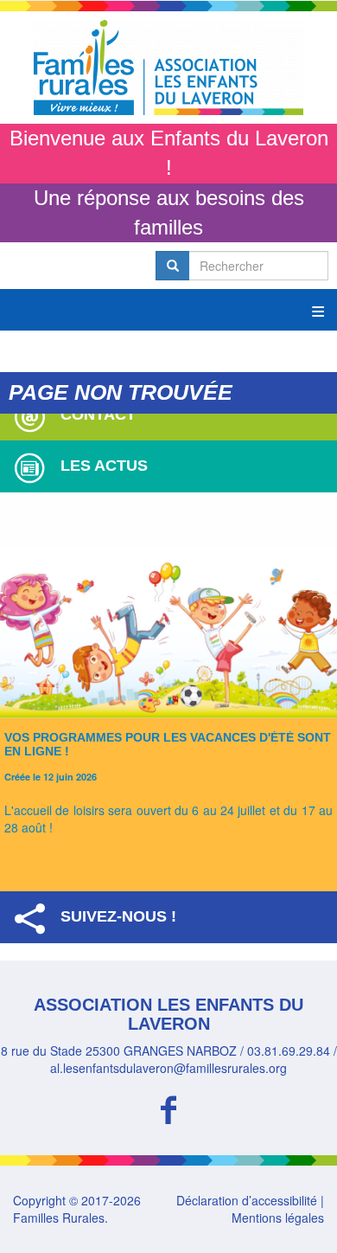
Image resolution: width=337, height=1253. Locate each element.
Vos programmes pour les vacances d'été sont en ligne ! (167, 743)
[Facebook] (168, 1107)
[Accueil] (168, 67)
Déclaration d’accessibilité (246, 1200)
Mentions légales (278, 1217)
